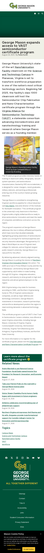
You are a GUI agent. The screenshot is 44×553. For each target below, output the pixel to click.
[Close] (40, 534)
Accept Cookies (29, 549)
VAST (4, 441)
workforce (6, 444)
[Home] (22, 5)
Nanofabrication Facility (11, 439)
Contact (22, 498)
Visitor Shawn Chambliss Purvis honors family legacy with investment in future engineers (20, 394)
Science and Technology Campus (14, 436)
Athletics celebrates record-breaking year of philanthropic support (20, 404)
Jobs (22, 513)
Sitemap (22, 494)
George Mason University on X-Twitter (12, 458)
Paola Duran (23, 55)
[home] (35, 13)
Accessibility (22, 508)
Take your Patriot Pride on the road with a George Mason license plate (19, 385)
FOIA (22, 527)
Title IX (22, 503)
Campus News (7, 433)
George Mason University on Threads (17, 458)
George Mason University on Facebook (6, 458)
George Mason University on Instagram (22, 458)
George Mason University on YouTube (33, 458)
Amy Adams (10, 206)
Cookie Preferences (14, 549)
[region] (22, 542)
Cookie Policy (11, 545)
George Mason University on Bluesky (38, 458)
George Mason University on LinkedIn (28, 458)
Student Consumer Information (22, 517)
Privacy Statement (22, 522)
